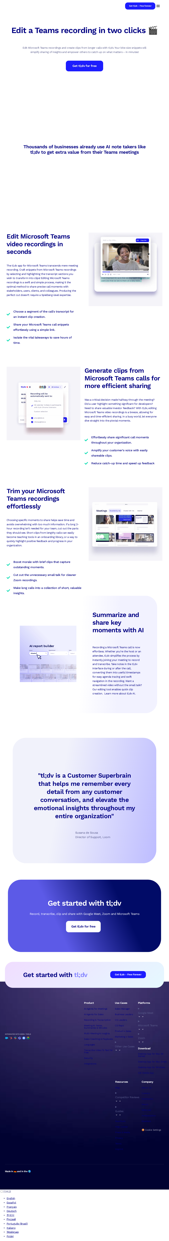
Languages (89, 1044)
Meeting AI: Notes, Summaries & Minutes (95, 1026)
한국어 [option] (10, 1215)
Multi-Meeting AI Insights (97, 1033)
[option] (88, 1198)
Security (88, 1058)
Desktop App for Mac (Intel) (152, 1061)
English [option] (11, 1198)
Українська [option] (13, 1232)
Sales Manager (122, 1008)
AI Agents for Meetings (95, 1008)
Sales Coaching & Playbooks (98, 1039)
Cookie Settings (153, 1130)
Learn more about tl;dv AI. (119, 693)
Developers (147, 1098)
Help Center (121, 1126)
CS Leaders (121, 1020)
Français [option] (12, 1206)
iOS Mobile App (146, 1073)
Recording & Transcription (97, 1020)
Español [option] (11, 1202)
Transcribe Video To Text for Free (98, 1051)
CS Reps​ (119, 1025)
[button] (158, 6)
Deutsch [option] (12, 1211)
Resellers (146, 1121)
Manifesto (120, 1121)
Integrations (90, 1063)
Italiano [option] (11, 1227)
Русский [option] (11, 1219)
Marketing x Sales (124, 1036)
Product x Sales (123, 1031)
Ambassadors (148, 1115)
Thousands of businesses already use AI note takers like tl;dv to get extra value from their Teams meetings (84, 149)
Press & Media (122, 1132)
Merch (145, 1104)
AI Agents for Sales (93, 1014)
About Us (146, 1087)
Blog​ (117, 1087)
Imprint (119, 1149)
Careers (146, 1093)
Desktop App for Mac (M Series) (150, 1054)
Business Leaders (124, 1014)
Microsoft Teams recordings (59, 269)
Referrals (146, 1110)
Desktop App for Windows (151, 1067)
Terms (118, 1143)
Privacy (119, 1138)
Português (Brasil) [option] (17, 1223)
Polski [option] (10, 1236)
